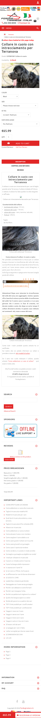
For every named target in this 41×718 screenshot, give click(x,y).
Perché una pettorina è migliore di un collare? (21, 594)
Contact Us (25, 23)
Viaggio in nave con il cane (14, 611)
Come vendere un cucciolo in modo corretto (20, 551)
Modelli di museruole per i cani (16, 515)
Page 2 (8, 651)
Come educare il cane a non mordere (18, 534)
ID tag (4, 111)
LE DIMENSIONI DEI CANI (14, 634)
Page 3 (8, 655)
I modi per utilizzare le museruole (17, 557)
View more (9, 459)
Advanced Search (10, 411)
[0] (35, 22)
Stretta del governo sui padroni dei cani (19, 601)
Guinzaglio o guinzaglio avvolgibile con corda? (21, 554)
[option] (20, 75)
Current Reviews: (7, 147)
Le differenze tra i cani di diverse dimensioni (20, 574)
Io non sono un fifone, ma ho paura (17, 571)
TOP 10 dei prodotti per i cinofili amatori (19, 604)
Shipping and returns (20, 166)
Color (4, 92)
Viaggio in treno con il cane (15, 618)
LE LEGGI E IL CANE (12, 577)
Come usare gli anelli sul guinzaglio (17, 544)
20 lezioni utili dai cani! (13, 624)
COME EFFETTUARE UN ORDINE (17, 505)
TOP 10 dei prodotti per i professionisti (19, 608)
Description (20, 162)
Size (3, 101)
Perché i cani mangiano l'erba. (16, 591)
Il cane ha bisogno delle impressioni (18, 564)
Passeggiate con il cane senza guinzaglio (19, 584)
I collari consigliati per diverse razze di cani (20, 631)
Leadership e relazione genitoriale (17, 581)
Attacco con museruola (13, 527)
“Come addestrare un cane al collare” (21, 361)
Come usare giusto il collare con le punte (19, 541)
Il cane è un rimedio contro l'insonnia (18, 561)
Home (4, 34)
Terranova (11, 34)
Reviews (20, 170)
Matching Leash (8, 120)
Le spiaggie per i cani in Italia (15, 628)
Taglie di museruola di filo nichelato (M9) (19, 524)
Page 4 (8, 658)
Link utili (8, 638)
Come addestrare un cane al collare (18, 531)
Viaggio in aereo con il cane (15, 614)
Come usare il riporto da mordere (17, 547)
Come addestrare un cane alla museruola (19, 508)
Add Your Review (21, 147)
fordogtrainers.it (26, 708)
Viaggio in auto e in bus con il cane (17, 621)
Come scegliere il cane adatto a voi (17, 537)
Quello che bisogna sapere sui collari (18, 597)
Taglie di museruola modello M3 (17, 511)
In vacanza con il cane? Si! (14, 567)
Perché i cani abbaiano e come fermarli (18, 587)
